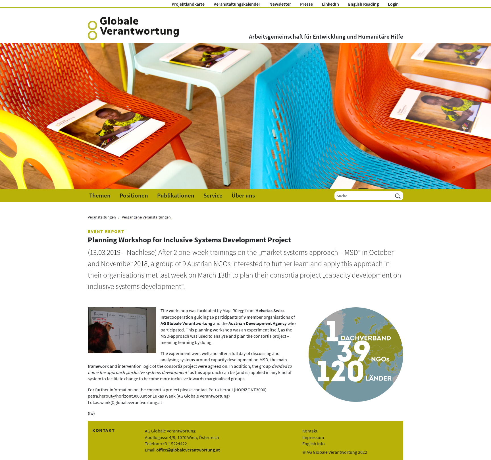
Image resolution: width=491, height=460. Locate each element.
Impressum (313, 437)
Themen (100, 195)
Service (212, 195)
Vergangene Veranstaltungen (146, 217)
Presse (306, 4)
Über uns (243, 195)
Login (393, 4)
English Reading (363, 4)
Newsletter (280, 4)
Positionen (134, 195)
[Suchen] (397, 195)
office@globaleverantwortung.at (188, 450)
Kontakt (309, 431)
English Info (313, 443)
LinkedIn (330, 4)
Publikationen (175, 195)
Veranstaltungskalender (237, 4)
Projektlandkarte (188, 4)
